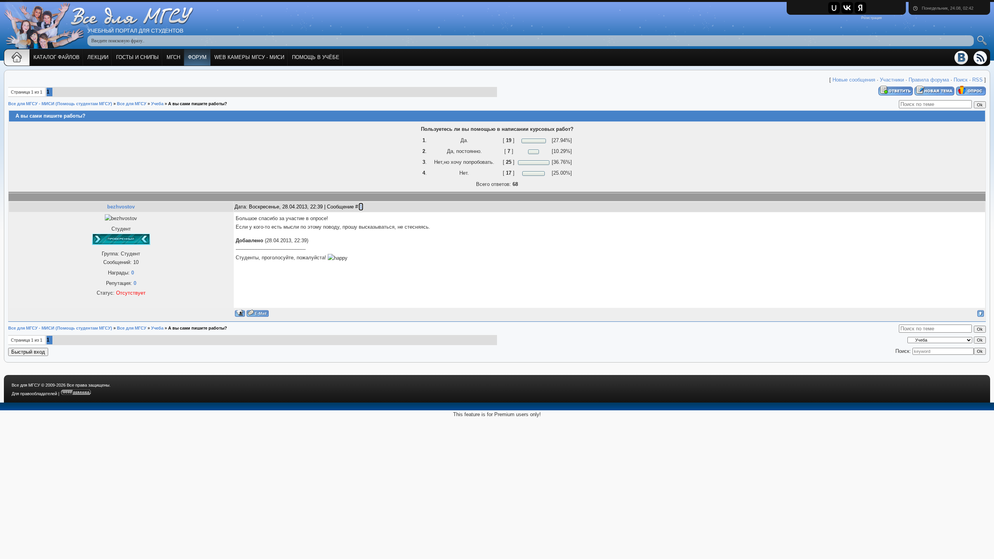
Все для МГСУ (131, 103)
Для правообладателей (34, 393)
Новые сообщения (853, 80)
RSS (977, 80)
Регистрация (871, 18)
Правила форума (929, 80)
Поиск (961, 80)
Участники (892, 80)
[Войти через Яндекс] (860, 8)
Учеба (157, 103)
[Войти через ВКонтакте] (847, 8)
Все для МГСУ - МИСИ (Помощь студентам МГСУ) (60, 103)
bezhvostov (121, 207)
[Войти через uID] (834, 8)
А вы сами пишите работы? (197, 103)
